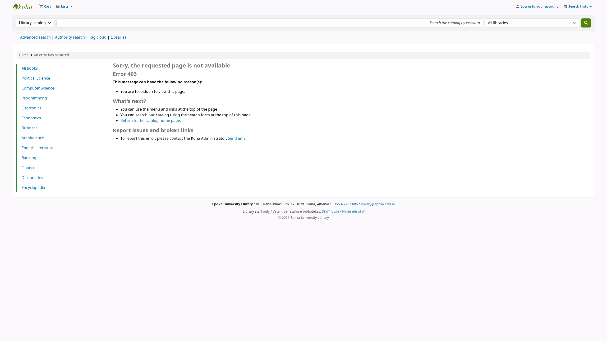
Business (29, 128)
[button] (45, 6)
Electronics (31, 108)
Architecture (33, 138)
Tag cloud (97, 37)
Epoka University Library (25, 6)
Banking (29, 158)
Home (23, 55)
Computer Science (38, 88)
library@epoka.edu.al (378, 204)
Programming (34, 98)
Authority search (70, 37)
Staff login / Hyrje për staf (343, 211)
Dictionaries (32, 178)
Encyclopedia (33, 188)
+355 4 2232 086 (345, 204)
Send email (238, 138)
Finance (28, 168)
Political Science (36, 78)
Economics (31, 118)
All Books (30, 68)
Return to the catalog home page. (150, 121)
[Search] (586, 22)
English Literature (37, 148)
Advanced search (35, 37)
